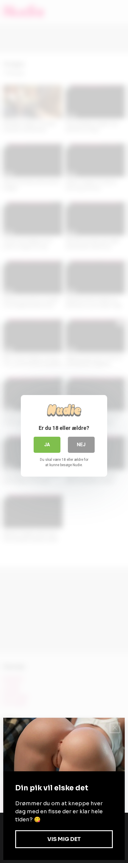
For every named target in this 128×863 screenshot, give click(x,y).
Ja (47, 444)
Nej (81, 444)
